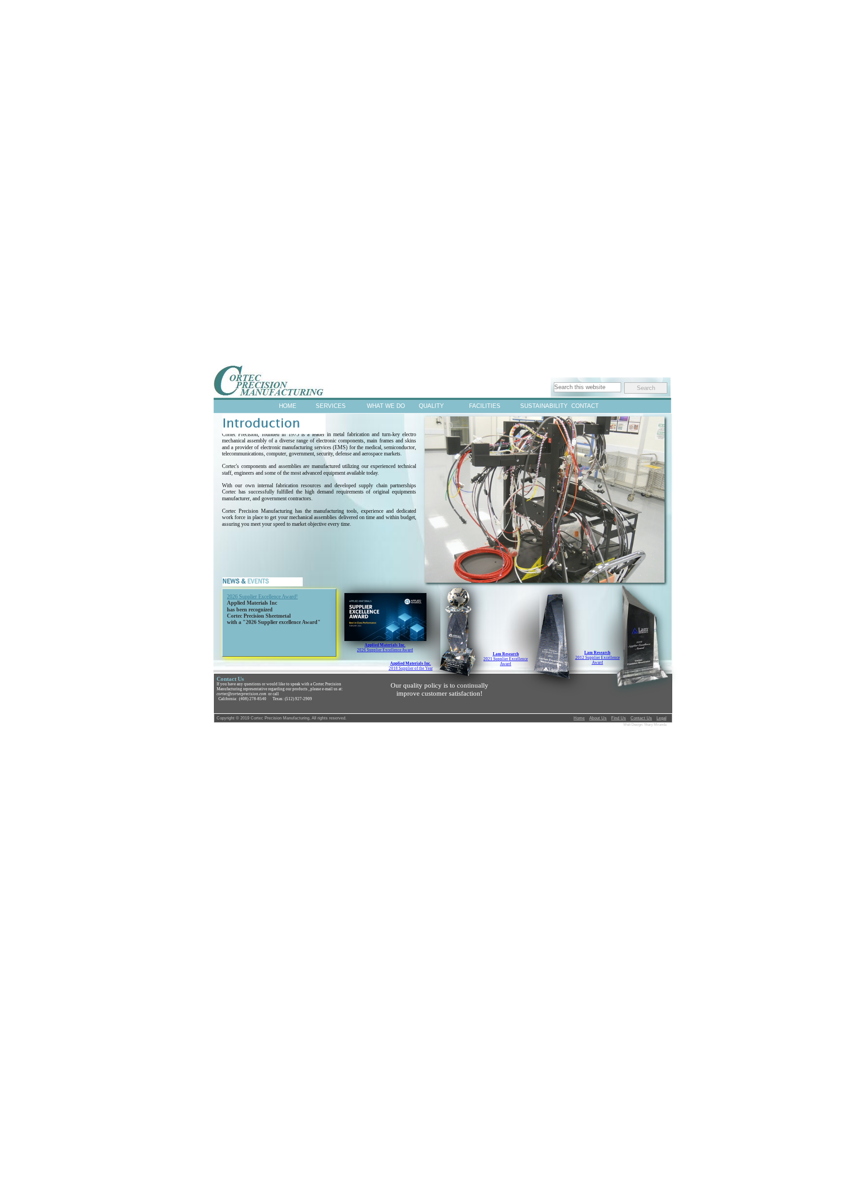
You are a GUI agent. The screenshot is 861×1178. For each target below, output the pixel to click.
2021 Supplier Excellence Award (505, 661)
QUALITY (431, 406)
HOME (287, 406)
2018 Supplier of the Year (411, 668)
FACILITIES (484, 406)
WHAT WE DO (381, 406)
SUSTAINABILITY (535, 406)
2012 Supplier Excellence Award (597, 660)
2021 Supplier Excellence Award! (262, 596)
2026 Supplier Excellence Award (385, 650)
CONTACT (585, 406)
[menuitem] (287, 406)
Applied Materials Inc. (410, 663)
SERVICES (330, 406)
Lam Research (506, 654)
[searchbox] (587, 387)
